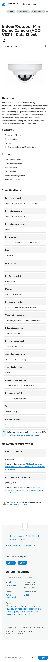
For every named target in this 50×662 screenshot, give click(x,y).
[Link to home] (10, 4)
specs (8, 612)
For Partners (23, 12)
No (24, 563)
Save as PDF (4, 40)
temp (22, 612)
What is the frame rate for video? (24, 435)
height (27, 606)
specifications (35, 609)
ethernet (14, 606)
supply (15, 612)
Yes (12, 563)
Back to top (25, 524)
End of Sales (29, 587)
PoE (7, 609)
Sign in (43, 658)
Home (11, 12)
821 (7, 606)
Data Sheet (11, 585)
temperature (32, 612)
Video (26, 595)
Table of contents (13, 46)
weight (20, 614)
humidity (36, 606)
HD (21, 606)
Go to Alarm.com (29, 4)
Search (33, 658)
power (14, 609)
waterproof (11, 614)
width (28, 614)
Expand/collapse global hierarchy (3, 12)
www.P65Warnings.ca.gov (17, 504)
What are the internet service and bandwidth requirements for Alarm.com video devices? (25, 466)
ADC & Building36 (11, 596)
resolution (23, 609)
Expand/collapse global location (47, 12)
